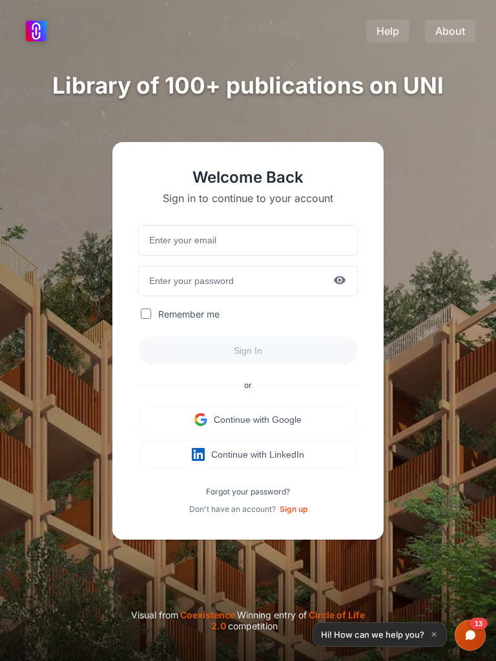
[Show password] (339, 281)
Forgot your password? (248, 491)
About (450, 31)
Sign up (293, 509)
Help (388, 31)
